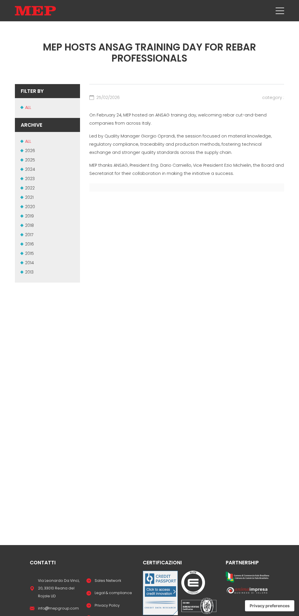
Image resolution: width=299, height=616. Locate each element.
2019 (29, 216)
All (28, 107)
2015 (29, 253)
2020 (30, 206)
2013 (29, 272)
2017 (29, 234)
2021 (29, 197)
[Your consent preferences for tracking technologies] (269, 605)
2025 (30, 160)
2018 (29, 225)
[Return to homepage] (35, 10)
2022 (30, 188)
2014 (29, 262)
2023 (30, 178)
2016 (29, 244)
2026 (30, 150)
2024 (30, 169)
